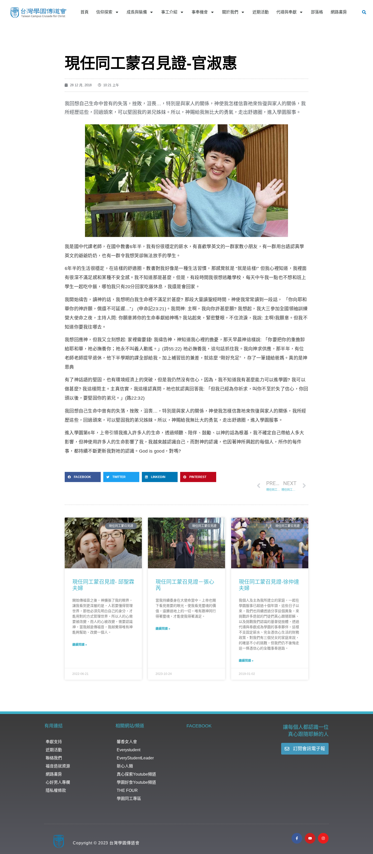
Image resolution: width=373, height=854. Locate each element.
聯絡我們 (54, 758)
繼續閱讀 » (79, 644)
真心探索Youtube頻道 (136, 774)
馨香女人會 (127, 742)
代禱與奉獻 (286, 12)
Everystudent (128, 750)
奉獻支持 (54, 742)
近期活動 (260, 12)
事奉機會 (200, 12)
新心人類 (125, 766)
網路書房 (339, 12)
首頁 (84, 12)
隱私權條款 (56, 790)
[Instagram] (323, 838)
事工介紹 (169, 12)
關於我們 (230, 12)
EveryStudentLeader (135, 758)
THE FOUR (127, 790)
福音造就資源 (58, 766)
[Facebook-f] (297, 838)
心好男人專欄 (58, 782)
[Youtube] (310, 838)
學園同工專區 (129, 798)
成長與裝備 (137, 12)
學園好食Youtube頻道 (136, 782)
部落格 (317, 12)
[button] (364, 12)
